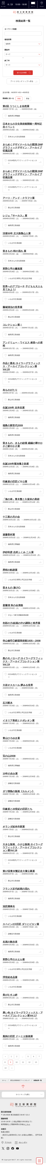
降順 (19, 99)
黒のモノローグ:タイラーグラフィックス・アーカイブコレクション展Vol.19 (23, 661)
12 (29, 1062)
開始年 (7, 50)
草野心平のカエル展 (14, 959)
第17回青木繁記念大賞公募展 (19, 871)
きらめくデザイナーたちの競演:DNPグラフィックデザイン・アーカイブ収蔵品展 (23, 147)
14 (6, 1068)
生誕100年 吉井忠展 (14, 407)
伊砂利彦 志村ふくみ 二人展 (18, 552)
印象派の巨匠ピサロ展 (15, 481)
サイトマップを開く (23, 1094)
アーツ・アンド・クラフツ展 (19, 198)
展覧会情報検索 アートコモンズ (20, 1080)
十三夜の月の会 (11, 516)
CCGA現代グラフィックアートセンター (22, 161)
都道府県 (8, 39)
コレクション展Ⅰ (12, 324)
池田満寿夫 (9, 906)
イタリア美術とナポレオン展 (19, 720)
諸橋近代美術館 (14, 783)
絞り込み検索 (22, 73)
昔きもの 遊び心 (12, 587)
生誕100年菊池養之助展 (16, 463)
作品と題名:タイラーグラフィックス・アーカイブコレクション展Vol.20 (21, 366)
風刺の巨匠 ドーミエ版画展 (18, 1036)
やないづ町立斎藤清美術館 (18, 615)
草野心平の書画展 (12, 268)
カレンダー (23, 1142)
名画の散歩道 (10, 941)
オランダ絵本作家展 (14, 826)
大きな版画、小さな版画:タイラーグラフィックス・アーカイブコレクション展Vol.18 (23, 847)
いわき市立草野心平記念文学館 (20, 278)
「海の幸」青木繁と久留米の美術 (21, 499)
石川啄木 (8, 702)
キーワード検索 (11, 29)
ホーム (4, 1080)
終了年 (7, 61)
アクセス (8, 1142)
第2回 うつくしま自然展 (16, 106)
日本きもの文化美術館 (16, 137)
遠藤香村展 (9, 534)
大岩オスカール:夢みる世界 (18, 685)
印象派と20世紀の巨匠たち (17, 809)
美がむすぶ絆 (10, 994)
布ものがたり (10, 390)
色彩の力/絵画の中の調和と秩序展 (21, 623)
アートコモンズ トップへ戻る (21, 81)
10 (17, 1062)
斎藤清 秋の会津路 (13, 605)
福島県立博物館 (14, 116)
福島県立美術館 (14, 225)
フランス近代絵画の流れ (16, 888)
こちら (27, 1124)
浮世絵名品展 (10, 977)
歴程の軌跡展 (10, 569)
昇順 (27, 99)
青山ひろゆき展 (11, 738)
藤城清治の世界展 (12, 307)
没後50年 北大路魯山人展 (17, 233)
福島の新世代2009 (13, 425)
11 (23, 1062)
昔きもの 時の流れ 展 (14, 251)
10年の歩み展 (10, 773)
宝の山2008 (9, 755)
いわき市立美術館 (15, 243)
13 (36, 1062)
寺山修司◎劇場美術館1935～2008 (21, 640)
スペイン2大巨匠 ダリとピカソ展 (21, 924)
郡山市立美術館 (14, 208)
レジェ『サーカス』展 (15, 215)
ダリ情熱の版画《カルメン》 (19, 791)
